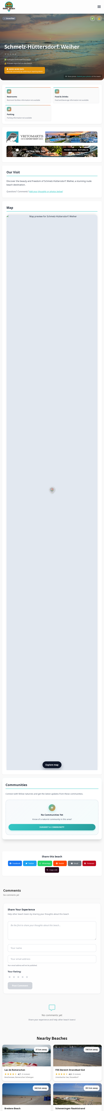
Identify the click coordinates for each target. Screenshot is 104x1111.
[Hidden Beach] (52, 152)
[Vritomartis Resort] (52, 137)
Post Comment (20, 985)
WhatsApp (46, 863)
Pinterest (90, 863)
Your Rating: (14, 971)
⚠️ (99, 18)
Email (76, 863)
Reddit (61, 863)
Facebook (16, 863)
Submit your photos (84, 76)
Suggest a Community (52, 827)
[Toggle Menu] (99, 6)
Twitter (31, 863)
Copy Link (53, 870)
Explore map (52, 764)
